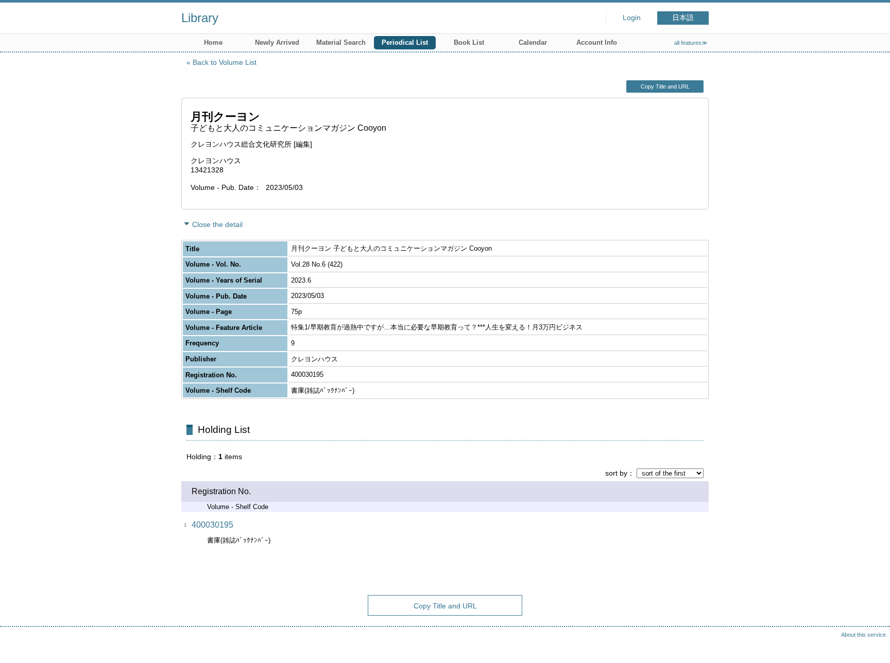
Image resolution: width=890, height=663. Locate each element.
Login (632, 18)
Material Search (341, 42)
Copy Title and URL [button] (665, 86)
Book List (469, 42)
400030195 (212, 524)
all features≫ (691, 43)
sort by (616, 473)
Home (213, 42)
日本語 (683, 18)
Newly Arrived (277, 42)
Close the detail (217, 224)
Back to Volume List (224, 62)
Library (199, 18)
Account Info (596, 42)
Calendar (533, 42)
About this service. (864, 635)
